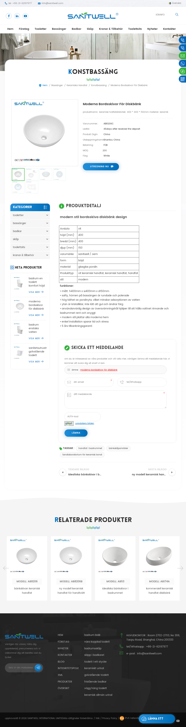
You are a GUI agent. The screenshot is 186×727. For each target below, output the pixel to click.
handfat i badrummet (90, 448)
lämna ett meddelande (157, 720)
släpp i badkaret (94, 655)
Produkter (65, 682)
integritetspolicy (69, 668)
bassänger (59, 29)
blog (61, 662)
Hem (10, 29)
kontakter (169, 29)
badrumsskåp (92, 648)
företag (24, 29)
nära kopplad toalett (97, 642)
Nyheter (152, 29)
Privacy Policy (109, 718)
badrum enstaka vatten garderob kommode (35, 328)
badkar (76, 29)
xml (60, 675)
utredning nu (99, 166)
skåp (90, 29)
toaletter (40, 29)
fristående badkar (95, 682)
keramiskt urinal (94, 668)
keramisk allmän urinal (98, 695)
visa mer (34, 292)
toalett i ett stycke (95, 662)
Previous (5, 568)
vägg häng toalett (95, 688)
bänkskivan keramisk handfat (27, 590)
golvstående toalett (96, 675)
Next (180, 568)
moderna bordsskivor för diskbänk (98, 370)
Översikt (63, 688)
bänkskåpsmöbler (118, 448)
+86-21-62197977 (22, 3)
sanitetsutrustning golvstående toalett (38, 351)
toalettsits (135, 29)
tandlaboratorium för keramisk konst (82, 454)
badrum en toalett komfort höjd (37, 282)
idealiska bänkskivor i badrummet (115, 590)
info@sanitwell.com (52, 3)
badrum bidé (92, 635)
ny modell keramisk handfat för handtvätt (71, 590)
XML (98, 718)
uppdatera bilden (84, 423)
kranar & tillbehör (111, 29)
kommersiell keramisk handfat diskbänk (159, 590)
